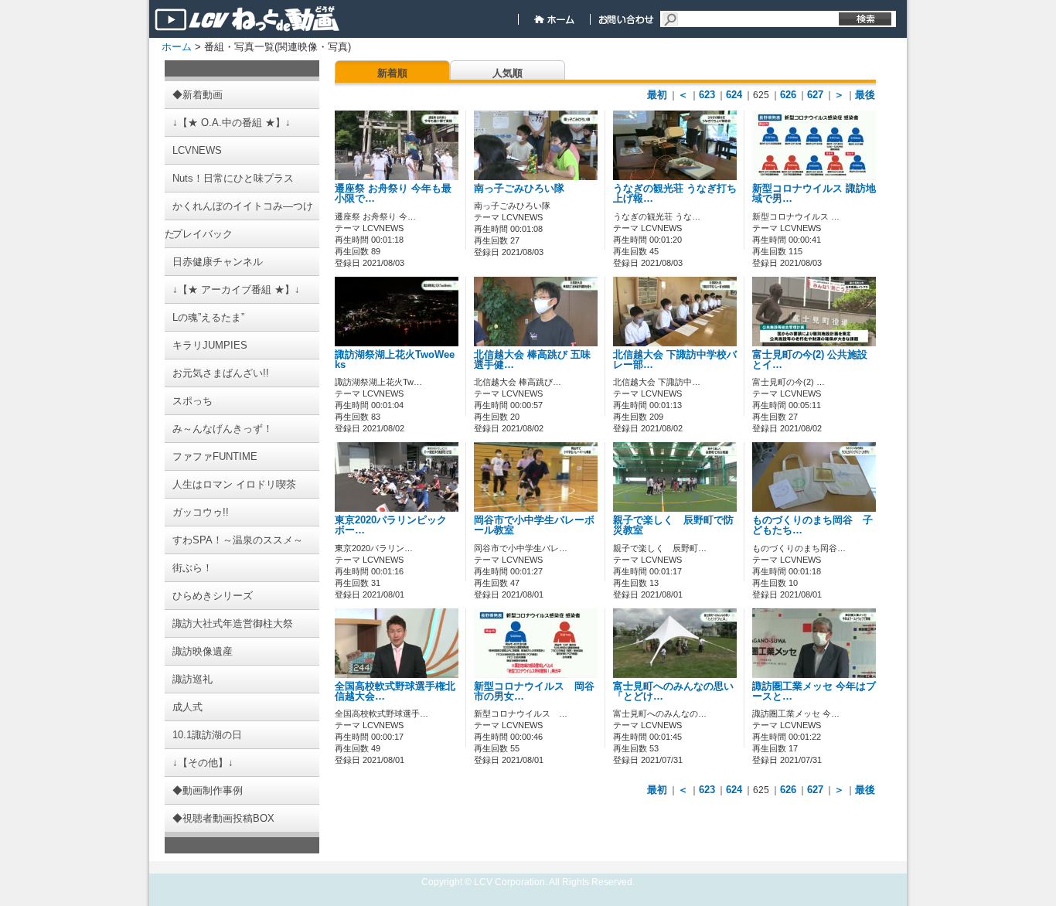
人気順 (507, 73)
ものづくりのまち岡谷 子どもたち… (812, 525)
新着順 (392, 73)
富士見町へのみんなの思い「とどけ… (673, 691)
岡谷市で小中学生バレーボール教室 (534, 525)
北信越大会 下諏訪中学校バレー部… (675, 359)
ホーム (177, 47)
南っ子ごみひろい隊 (519, 188)
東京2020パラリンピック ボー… (396, 525)
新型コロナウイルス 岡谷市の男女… (534, 691)
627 (815, 94)
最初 (657, 94)
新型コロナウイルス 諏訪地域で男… (814, 193)
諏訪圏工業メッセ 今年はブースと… (814, 691)
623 (707, 94)
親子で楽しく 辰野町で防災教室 (673, 525)
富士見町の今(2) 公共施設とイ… (809, 359)
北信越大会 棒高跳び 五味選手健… (532, 359)
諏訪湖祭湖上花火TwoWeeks (395, 359)
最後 (865, 94)
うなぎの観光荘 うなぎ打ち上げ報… (675, 193)
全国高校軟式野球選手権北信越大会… (395, 691)
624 (734, 94)
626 (788, 94)
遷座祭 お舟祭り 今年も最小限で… (393, 193)
